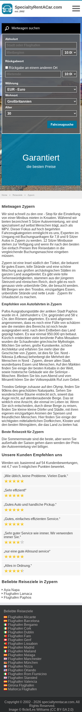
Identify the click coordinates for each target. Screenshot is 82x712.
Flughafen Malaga (21, 655)
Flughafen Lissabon (23, 643)
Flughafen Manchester (24, 659)
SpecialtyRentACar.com (38, 7)
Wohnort (11, 95)
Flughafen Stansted (22, 678)
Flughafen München (23, 662)
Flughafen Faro (19, 636)
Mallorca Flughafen (22, 689)
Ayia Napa (12, 590)
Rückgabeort (14, 61)
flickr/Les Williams (35, 709)
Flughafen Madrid (21, 647)
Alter (8, 107)
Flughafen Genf (19, 640)
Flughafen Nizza (20, 666)
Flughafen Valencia (22, 681)
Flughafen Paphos (17, 597)
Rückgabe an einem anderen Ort (33, 68)
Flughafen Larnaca (18, 593)
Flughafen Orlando (22, 670)
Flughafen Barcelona (23, 621)
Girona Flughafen (21, 685)
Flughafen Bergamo (23, 624)
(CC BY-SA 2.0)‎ (61, 709)
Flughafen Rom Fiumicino (27, 674)
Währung (11, 83)
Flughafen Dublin (21, 632)
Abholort (11, 39)
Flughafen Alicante (22, 617)
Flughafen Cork (19, 628)
